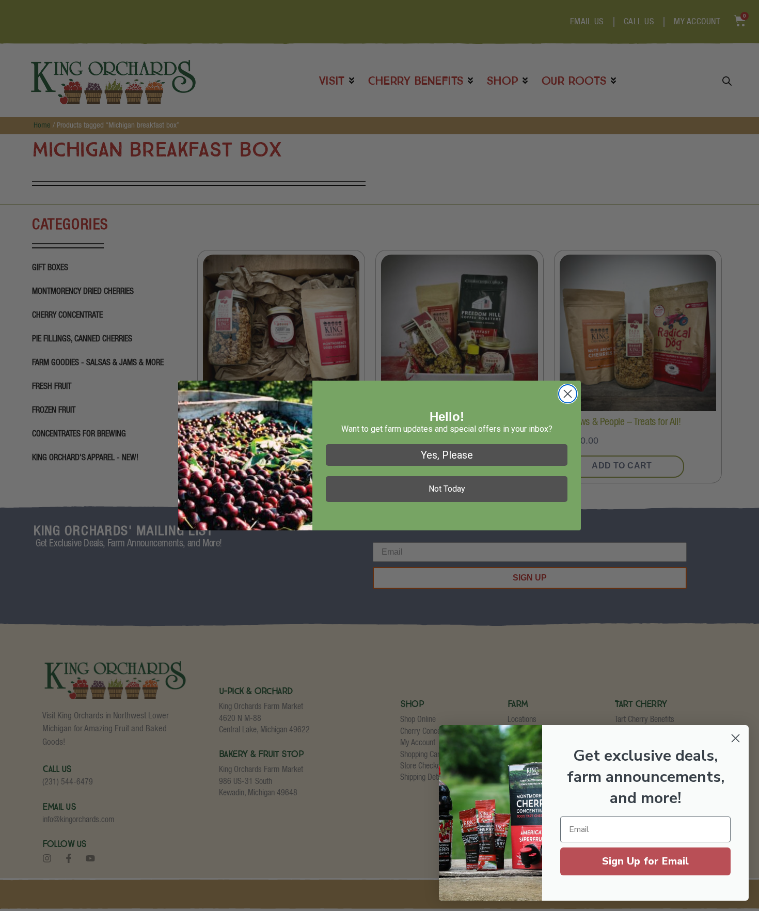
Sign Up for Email (645, 861)
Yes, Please (447, 455)
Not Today (447, 489)
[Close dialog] (568, 394)
